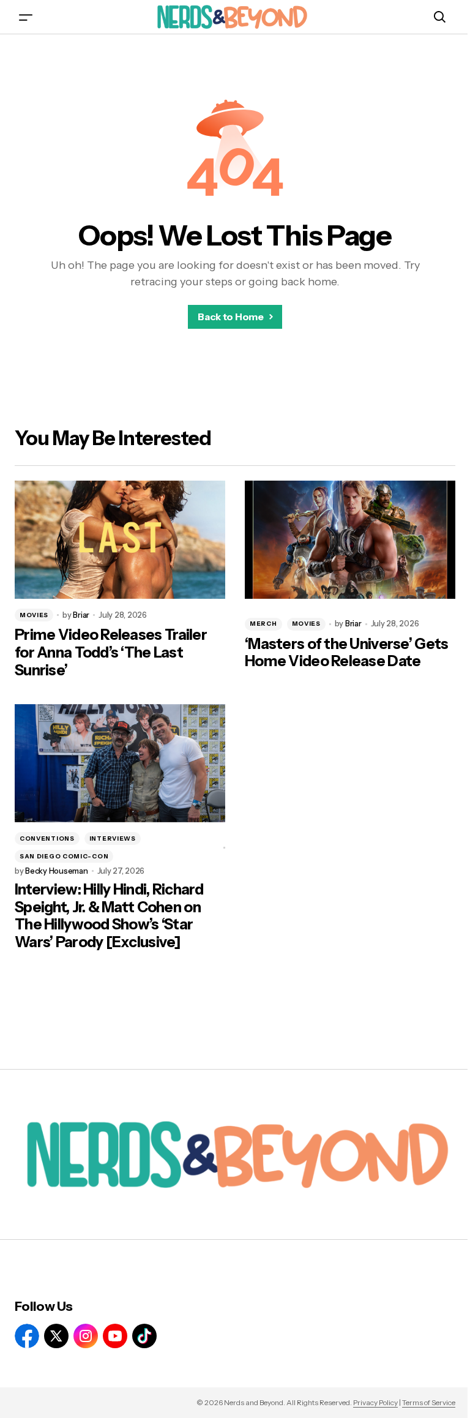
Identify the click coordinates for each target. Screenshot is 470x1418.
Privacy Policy (375, 1402)
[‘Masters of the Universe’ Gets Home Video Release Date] (350, 540)
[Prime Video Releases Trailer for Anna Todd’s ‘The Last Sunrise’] (120, 540)
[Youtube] (115, 1336)
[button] (25, 17)
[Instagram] (85, 1336)
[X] (56, 1336)
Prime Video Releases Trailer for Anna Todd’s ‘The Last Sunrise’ (111, 652)
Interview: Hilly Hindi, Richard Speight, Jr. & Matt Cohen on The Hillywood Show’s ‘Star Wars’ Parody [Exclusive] (109, 916)
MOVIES (34, 615)
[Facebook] (27, 1336)
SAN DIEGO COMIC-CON (64, 856)
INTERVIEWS (112, 838)
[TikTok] (144, 1336)
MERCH (263, 624)
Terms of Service (428, 1402)
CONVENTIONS (47, 838)
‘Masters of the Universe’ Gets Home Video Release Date (346, 653)
